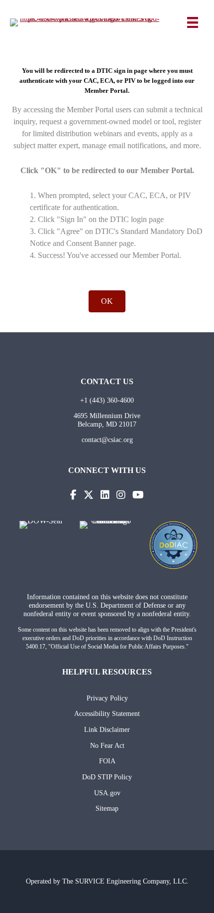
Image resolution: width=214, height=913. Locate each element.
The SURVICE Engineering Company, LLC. (125, 881)
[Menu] (192, 22)
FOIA (107, 761)
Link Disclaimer (107, 729)
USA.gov (107, 793)
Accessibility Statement (107, 713)
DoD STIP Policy (107, 777)
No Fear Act (107, 745)
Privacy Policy (107, 698)
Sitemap (107, 808)
